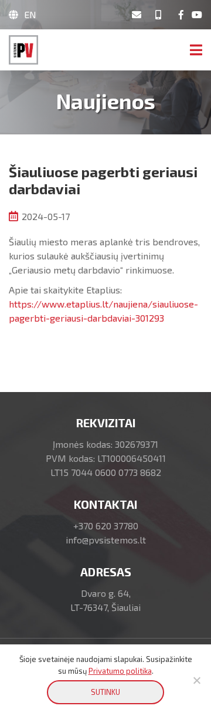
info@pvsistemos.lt (106, 539)
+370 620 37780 (105, 525)
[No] (196, 680)
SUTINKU (105, 692)
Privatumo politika (120, 671)
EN (30, 14)
